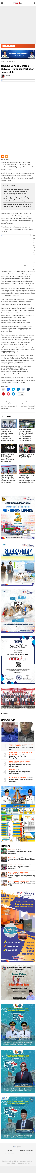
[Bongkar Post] (18, 3)
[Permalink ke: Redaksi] (3, 76)
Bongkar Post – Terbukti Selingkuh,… (17, 757)
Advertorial (11, 849)
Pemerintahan (13, 754)
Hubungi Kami (9, 1153)
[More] (6, 156)
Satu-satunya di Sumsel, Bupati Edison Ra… (21, 860)
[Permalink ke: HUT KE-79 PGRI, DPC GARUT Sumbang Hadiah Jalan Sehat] (27, 448)
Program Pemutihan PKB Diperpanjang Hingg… (21, 884)
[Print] (2, 156)
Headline (21, 761)
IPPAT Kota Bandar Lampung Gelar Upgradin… (20, 852)
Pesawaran (18, 745)
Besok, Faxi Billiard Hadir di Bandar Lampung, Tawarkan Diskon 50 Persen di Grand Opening (7, 457)
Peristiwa (16, 777)
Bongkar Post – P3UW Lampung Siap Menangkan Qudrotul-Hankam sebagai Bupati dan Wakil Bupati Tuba (27, 478)
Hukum (25, 744)
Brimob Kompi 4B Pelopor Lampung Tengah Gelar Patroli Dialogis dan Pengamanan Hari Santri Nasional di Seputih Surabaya (16, 199)
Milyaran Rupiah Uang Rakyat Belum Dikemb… (19, 772)
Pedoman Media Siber (26, 1150)
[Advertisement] (18, 25)
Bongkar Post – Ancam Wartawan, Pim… (21, 748)
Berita (21, 744)
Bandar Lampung (14, 744)
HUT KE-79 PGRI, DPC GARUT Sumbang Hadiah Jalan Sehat (26, 456)
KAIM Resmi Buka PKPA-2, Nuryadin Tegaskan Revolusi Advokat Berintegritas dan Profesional (8, 478)
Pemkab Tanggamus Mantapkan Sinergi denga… (21, 876)
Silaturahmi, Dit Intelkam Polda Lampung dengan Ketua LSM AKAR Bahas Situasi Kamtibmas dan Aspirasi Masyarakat (16, 192)
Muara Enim (18, 865)
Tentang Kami (26, 1153)
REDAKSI (9, 1150)
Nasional (27, 761)
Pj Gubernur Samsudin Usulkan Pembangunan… (20, 765)
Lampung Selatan (28, 752)
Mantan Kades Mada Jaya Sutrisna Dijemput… (21, 780)
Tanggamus (11, 874)
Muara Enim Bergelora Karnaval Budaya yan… (19, 867)
